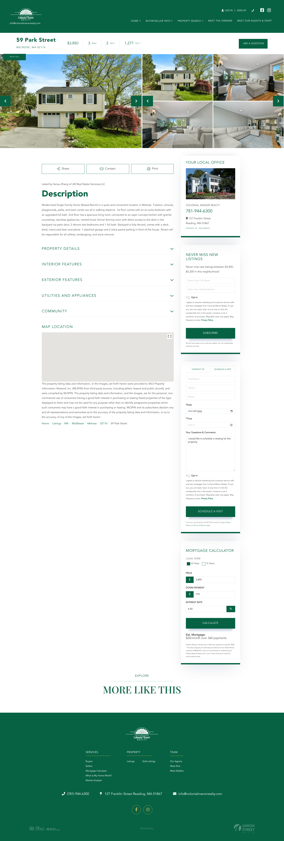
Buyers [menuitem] (89, 761)
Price (189, 573)
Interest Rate (194, 602)
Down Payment (195, 588)
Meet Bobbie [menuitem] (177, 771)
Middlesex (78, 423)
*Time (189, 419)
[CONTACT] (253, 44)
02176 (103, 423)
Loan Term (193, 559)
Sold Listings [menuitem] (148, 761)
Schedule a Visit (222, 369)
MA (66, 423)
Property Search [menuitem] (189, 21)
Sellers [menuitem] (89, 766)
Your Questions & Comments (200, 432)
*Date (189, 405)
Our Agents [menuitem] (176, 761)
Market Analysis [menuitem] (94, 780)
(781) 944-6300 (253, 11)
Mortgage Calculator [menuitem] (96, 771)
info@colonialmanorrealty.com (200, 794)
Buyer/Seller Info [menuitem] (158, 21)
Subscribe (210, 333)
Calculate (210, 623)
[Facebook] (136, 809)
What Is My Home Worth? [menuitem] (99, 776)
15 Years (210, 563)
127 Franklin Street (133, 794)
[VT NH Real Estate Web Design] (244, 828)
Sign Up (241, 11)
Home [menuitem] (135, 21)
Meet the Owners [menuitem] (220, 21)
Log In (228, 11)
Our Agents (204, 228)
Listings (56, 423)
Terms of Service (200, 525)
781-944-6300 (199, 211)
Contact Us (191, 228)
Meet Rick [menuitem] (175, 766)
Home (45, 423)
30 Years (195, 563)
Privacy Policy (207, 320)
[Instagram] (147, 809)
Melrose (92, 423)
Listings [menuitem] (131, 761)
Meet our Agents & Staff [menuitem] (254, 21)
